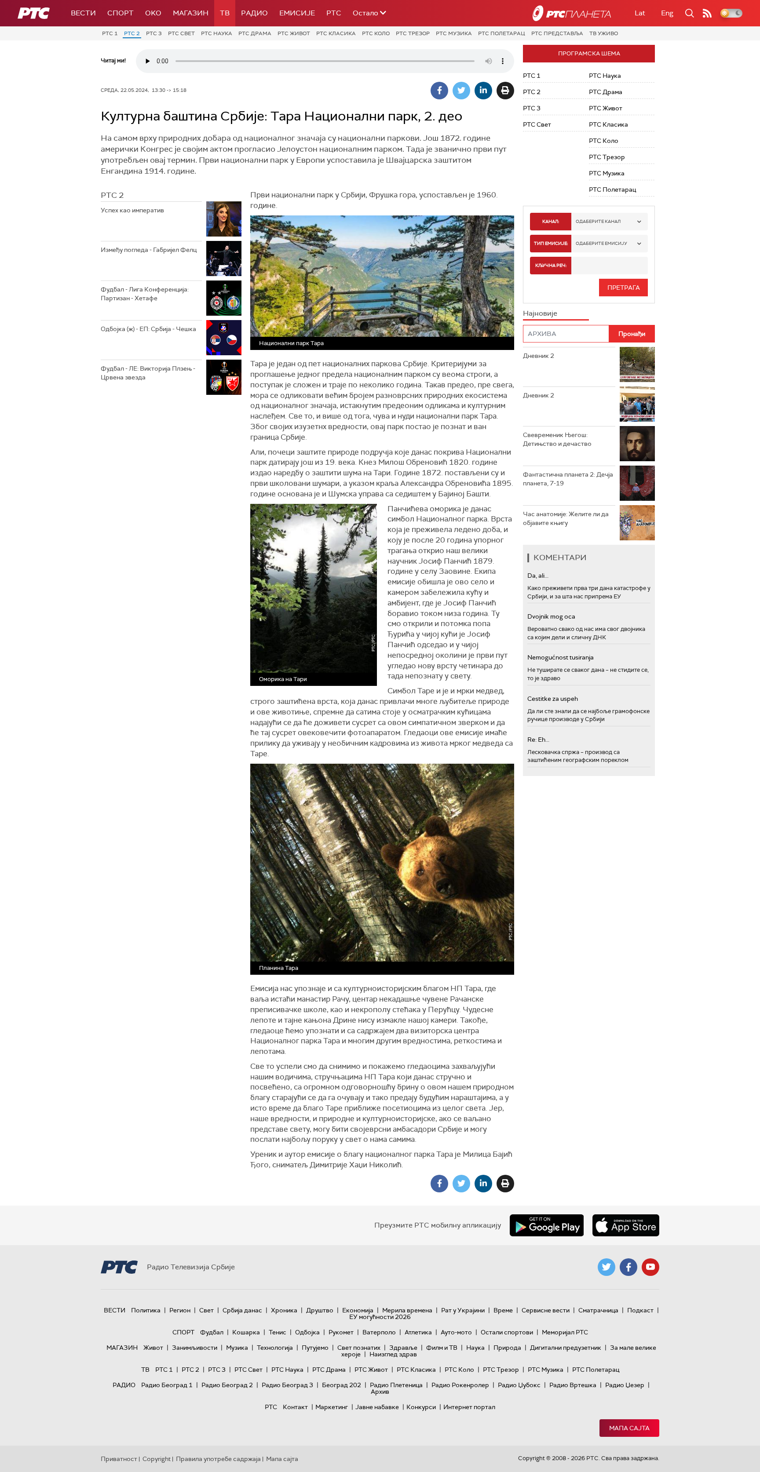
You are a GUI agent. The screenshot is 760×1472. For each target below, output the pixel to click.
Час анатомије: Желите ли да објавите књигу (566, 518)
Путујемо (315, 1348)
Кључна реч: (550, 265)
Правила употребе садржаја (218, 1459)
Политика (146, 1310)
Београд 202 (341, 1385)
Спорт (120, 13)
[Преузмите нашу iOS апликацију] (625, 1225)
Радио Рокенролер (460, 1385)
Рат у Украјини (463, 1310)
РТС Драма (254, 33)
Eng (667, 13)
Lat (640, 13)
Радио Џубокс (519, 1385)
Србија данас (242, 1310)
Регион (179, 1310)
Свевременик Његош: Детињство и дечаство (557, 439)
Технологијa (275, 1348)
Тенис (277, 1332)
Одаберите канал (598, 221)
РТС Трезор (413, 33)
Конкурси (421, 1407)
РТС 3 (154, 33)
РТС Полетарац (501, 33)
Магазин (190, 13)
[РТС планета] (571, 13)
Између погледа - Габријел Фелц (149, 250)
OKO (153, 13)
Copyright (156, 1459)
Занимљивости (194, 1348)
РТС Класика (336, 33)
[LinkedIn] (483, 90)
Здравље (403, 1348)
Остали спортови (507, 1332)
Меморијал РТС (565, 1332)
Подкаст (640, 1310)
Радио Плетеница (396, 1385)
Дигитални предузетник (565, 1348)
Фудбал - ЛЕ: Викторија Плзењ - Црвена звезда (148, 372)
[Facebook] (439, 90)
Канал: (550, 221)
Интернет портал (469, 1407)
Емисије (297, 13)
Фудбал (211, 1332)
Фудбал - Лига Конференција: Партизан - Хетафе (145, 293)
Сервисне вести (546, 1310)
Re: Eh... (538, 739)
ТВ (225, 13)
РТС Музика (454, 33)
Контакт (295, 1407)
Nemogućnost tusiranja (560, 657)
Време (503, 1310)
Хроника (284, 1310)
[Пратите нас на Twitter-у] (606, 1267)
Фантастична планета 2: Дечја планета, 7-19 (568, 478)
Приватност (119, 1459)
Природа (507, 1348)
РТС (333, 13)
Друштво (319, 1310)
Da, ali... (537, 575)
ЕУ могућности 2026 (380, 1317)
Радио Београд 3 (287, 1385)
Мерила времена (407, 1310)
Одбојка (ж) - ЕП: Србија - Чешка (148, 329)
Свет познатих (358, 1348)
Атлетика (418, 1332)
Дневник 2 (538, 356)
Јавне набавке (377, 1407)
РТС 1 (110, 33)
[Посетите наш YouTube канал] (650, 1267)
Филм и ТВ (441, 1348)
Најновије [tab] (540, 313)
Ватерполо (379, 1332)
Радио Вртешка (572, 1385)
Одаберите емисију (601, 243)
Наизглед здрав (393, 1354)
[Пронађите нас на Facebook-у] (628, 1267)
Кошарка (246, 1332)
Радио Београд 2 (227, 1385)
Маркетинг (331, 1407)
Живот (153, 1348)
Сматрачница (598, 1310)
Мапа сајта (629, 1428)
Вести (83, 13)
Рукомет (341, 1332)
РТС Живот (294, 33)
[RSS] (707, 13)
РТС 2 (132, 33)
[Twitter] (461, 90)
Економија (357, 1310)
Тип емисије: (551, 243)
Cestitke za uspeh (552, 699)
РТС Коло (376, 33)
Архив (380, 1391)
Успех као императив (132, 210)
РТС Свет (181, 33)
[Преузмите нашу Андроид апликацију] (547, 1225)
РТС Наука (216, 33)
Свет (206, 1310)
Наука (475, 1348)
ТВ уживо (603, 33)
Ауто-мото (456, 1332)
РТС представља (557, 33)
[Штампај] (505, 90)
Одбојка (307, 1332)
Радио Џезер (624, 1385)
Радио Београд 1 (167, 1385)
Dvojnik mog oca (551, 616)
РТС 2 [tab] (112, 195)
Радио (254, 13)
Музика (237, 1348)
